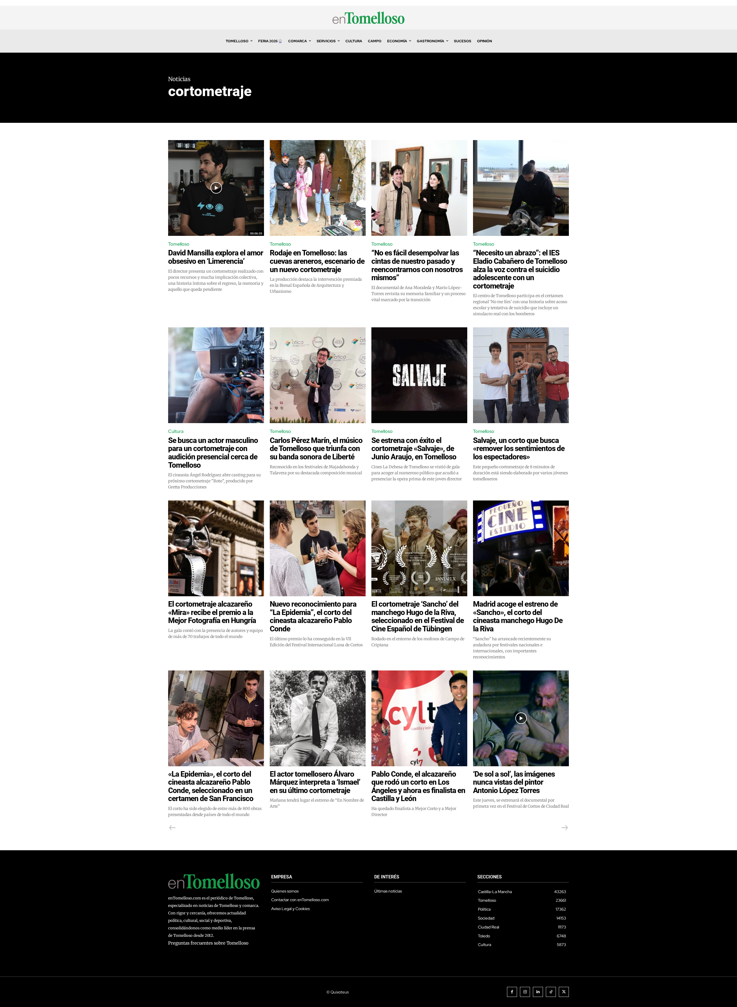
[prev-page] (172, 827)
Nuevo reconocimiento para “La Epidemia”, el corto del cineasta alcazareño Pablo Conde (313, 616)
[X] (564, 992)
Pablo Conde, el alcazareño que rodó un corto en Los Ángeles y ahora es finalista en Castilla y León (418, 786)
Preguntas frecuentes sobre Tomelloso (208, 943)
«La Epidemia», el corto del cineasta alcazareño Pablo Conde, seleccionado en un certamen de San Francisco (210, 786)
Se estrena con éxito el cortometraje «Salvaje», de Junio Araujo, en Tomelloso (413, 448)
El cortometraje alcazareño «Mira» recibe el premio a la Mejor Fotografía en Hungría (212, 612)
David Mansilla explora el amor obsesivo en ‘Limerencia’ (215, 257)
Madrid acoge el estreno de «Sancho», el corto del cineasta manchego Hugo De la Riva (518, 616)
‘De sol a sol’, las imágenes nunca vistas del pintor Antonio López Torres (514, 782)
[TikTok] (551, 992)
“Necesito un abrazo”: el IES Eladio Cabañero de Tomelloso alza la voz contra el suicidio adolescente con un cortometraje (520, 269)
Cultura (175, 431)
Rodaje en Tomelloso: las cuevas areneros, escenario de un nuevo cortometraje (317, 261)
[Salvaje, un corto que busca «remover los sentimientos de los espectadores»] (521, 375)
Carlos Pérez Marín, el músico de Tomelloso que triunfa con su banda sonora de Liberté (316, 448)
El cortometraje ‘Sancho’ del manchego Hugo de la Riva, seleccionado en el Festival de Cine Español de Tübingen (417, 616)
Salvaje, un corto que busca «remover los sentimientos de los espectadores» (519, 448)
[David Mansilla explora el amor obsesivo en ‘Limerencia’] (216, 188)
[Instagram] (525, 992)
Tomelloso (178, 244)
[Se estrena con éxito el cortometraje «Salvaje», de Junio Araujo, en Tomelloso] (419, 375)
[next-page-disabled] (564, 827)
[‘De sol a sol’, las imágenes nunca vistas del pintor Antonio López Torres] (521, 718)
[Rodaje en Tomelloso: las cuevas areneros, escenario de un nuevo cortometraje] (318, 188)
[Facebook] (512, 992)
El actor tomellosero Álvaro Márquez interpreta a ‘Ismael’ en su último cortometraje (315, 782)
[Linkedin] (538, 992)
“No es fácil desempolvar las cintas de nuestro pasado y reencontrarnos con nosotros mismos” (417, 265)
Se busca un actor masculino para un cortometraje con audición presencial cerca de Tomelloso (213, 452)
